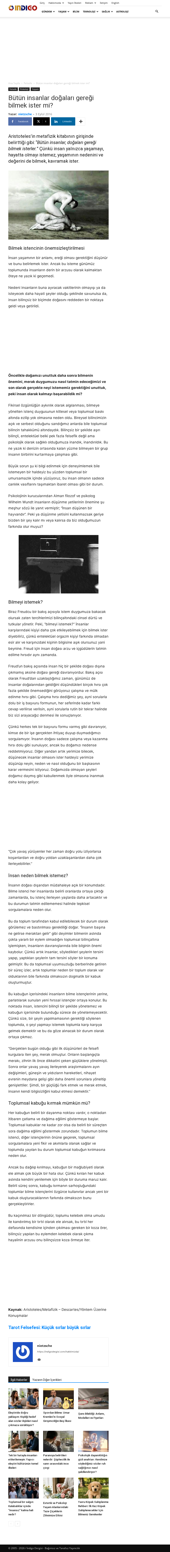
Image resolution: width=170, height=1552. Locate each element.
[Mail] (40, 1359)
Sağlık (106, 11)
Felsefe (28, 83)
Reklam (89, 2)
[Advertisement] (85, 49)
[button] (157, 11)
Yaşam (62, 11)
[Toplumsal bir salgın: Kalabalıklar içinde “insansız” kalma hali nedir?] (23, 1488)
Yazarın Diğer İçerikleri (47, 1379)
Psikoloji (24, 89)
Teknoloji (89, 11)
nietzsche (25, 114)
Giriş (42, 2)
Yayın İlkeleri (74, 2)
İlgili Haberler (19, 1379)
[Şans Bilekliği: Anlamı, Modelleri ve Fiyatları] (93, 1399)
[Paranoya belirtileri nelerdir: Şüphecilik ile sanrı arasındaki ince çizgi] (58, 1441)
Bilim (76, 11)
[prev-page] (10, 1523)
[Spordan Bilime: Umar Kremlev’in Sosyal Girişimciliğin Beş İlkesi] (58, 1398)
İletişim (104, 2)
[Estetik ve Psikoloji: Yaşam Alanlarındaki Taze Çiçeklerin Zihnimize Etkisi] (58, 1489)
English (115, 2)
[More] (80, 121)
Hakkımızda (55, 2)
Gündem (47, 11)
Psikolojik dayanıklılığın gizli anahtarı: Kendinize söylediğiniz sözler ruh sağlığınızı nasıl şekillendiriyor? (92, 1463)
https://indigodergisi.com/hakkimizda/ (58, 1351)
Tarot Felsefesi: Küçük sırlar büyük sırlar (49, 1327)
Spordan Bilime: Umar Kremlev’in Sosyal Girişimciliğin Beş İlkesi (57, 1416)
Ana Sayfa (14, 83)
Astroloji (122, 11)
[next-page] (17, 1523)
